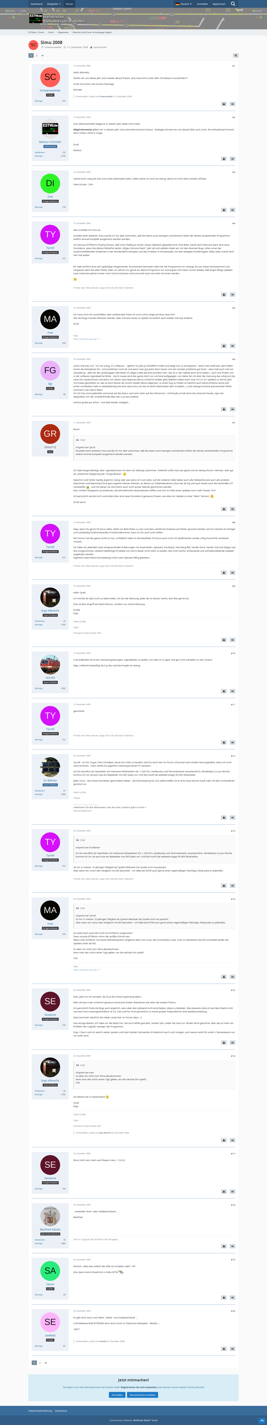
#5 (233, 307)
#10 (233, 653)
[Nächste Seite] (42, 55)
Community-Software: (133, 1420)
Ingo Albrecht (104, 1132)
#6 (233, 359)
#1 (233, 65)
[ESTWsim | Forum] (133, 18)
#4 (233, 223)
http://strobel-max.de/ (85, 338)
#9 (233, 586)
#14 (233, 899)
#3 (233, 172)
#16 (233, 1055)
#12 (233, 755)
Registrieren (219, 3)
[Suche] (233, 4)
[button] (184, 4)
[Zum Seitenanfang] (262, 1420)
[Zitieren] (232, 104)
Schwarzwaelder (53, 47)
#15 (233, 990)
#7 (233, 422)
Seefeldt (102, 1341)
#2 (233, 117)
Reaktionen (39, 152)
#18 (233, 1204)
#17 (233, 1153)
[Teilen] (236, 55)
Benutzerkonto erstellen (142, 1394)
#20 (233, 1310)
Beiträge (38, 101)
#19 (233, 1259)
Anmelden (202, 3)
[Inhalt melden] (224, 104)
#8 (233, 522)
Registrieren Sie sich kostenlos (139, 1387)
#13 (233, 830)
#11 (233, 704)
